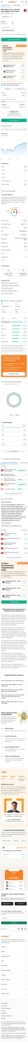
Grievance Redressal (6, 1015)
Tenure (2, 309)
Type (2, 303)
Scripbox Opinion (6, 5)
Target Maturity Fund (9, 13)
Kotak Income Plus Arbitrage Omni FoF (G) (10, 475)
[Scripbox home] (12, 2)
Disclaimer (3, 1013)
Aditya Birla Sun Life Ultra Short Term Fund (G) (10, 479)
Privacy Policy (4, 1003)
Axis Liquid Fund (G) (9, 489)
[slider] (6, 102)
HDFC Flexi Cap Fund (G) (10, 548)
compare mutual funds (17, 664)
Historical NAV (17, 5)
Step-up (16, 309)
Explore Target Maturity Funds (13, 493)
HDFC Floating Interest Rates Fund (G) (10, 470)
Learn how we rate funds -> (20, 34)
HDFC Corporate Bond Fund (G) (10, 484)
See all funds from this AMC (13, 557)
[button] (14, 948)
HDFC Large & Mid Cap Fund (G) (11, 539)
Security (3, 1010)
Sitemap (3, 1018)
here (21, 1038)
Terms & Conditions (6, 1008)
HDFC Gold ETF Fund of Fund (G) (10, 534)
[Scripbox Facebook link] (21, 929)
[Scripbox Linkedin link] (25, 929)
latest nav (16, 632)
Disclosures (4, 1005)
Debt (2, 13)
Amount (3, 92)
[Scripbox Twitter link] (18, 929)
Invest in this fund (13, 39)
